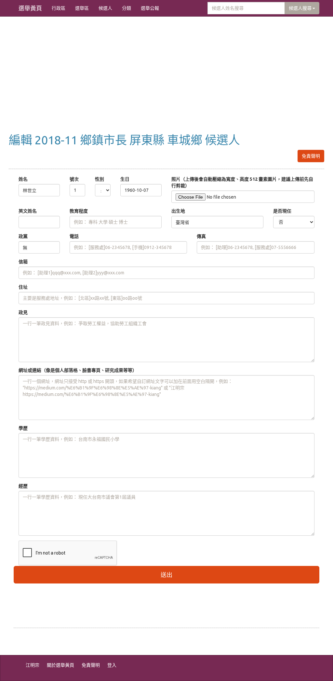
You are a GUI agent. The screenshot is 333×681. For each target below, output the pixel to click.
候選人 (105, 8)
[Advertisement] (166, 81)
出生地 (178, 211)
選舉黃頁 (30, 8)
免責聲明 (311, 156)
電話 (74, 236)
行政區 (58, 8)
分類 (126, 8)
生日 (124, 179)
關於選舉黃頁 (60, 665)
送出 (166, 574)
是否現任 (282, 211)
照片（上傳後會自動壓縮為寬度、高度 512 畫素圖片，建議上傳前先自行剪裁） (242, 182)
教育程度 (79, 211)
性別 (99, 179)
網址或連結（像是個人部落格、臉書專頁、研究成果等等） (78, 370)
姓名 (23, 179)
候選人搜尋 (301, 8)
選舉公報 (150, 8)
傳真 (201, 236)
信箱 (23, 261)
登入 (111, 665)
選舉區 (82, 8)
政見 (23, 312)
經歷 (23, 486)
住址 (23, 287)
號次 (74, 179)
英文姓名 (28, 211)
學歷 (23, 428)
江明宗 (32, 665)
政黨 (23, 236)
